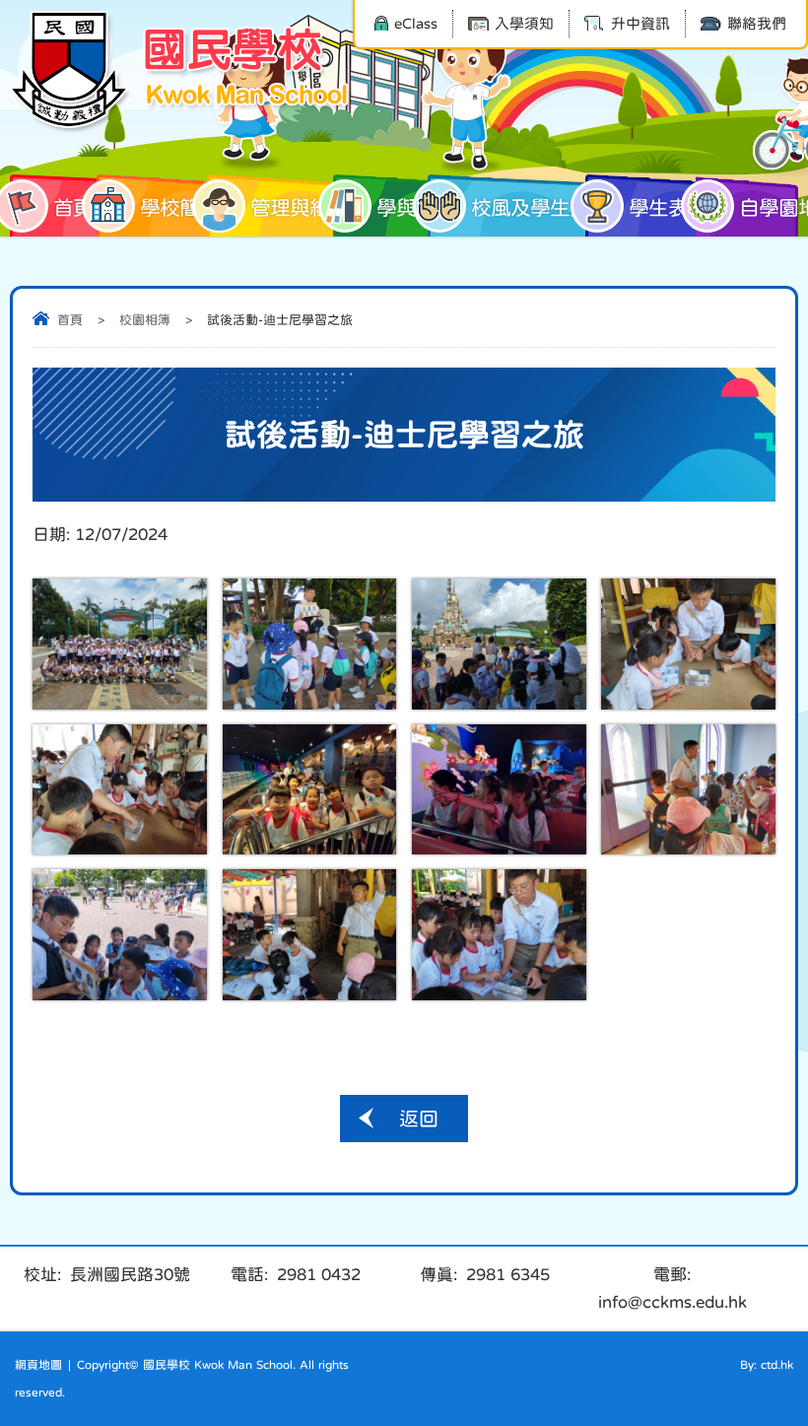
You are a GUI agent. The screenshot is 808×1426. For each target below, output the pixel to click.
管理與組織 (299, 207)
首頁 (73, 207)
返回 (418, 1118)
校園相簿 (144, 319)
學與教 (406, 207)
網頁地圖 (38, 1365)
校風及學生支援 (536, 207)
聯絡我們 (756, 23)
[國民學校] (182, 71)
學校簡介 (179, 207)
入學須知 (524, 23)
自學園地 (768, 207)
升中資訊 (640, 23)
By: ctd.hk (766, 1365)
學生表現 (668, 207)
